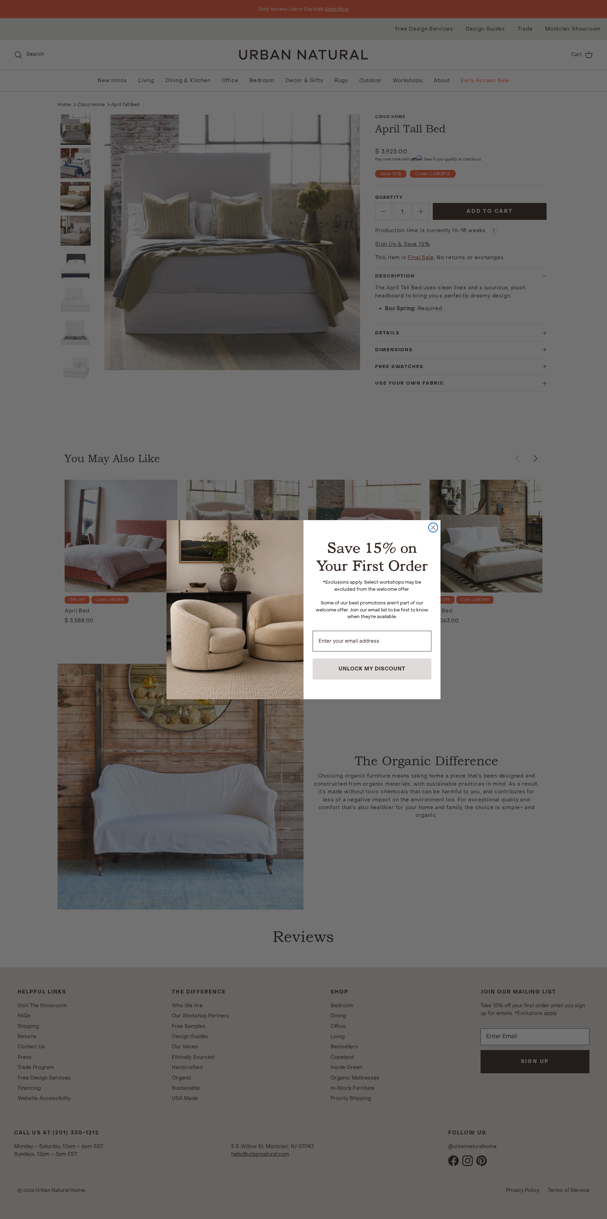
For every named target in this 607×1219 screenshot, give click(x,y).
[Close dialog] (433, 527)
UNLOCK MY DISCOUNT (372, 669)
